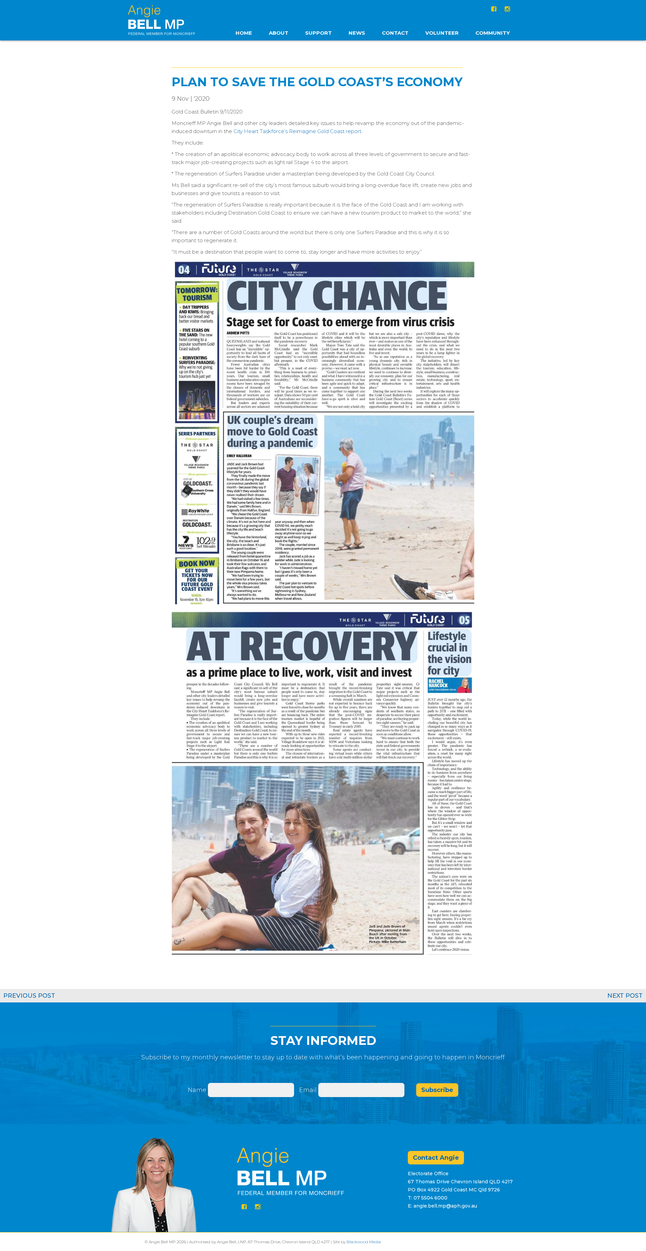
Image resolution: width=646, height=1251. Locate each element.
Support (318, 33)
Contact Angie (436, 1157)
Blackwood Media (364, 1241)
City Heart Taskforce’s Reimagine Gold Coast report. (298, 131)
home (244, 33)
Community (492, 33)
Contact (395, 33)
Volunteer (442, 33)
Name (197, 1090)
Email (308, 1090)
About (278, 33)
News (357, 33)
